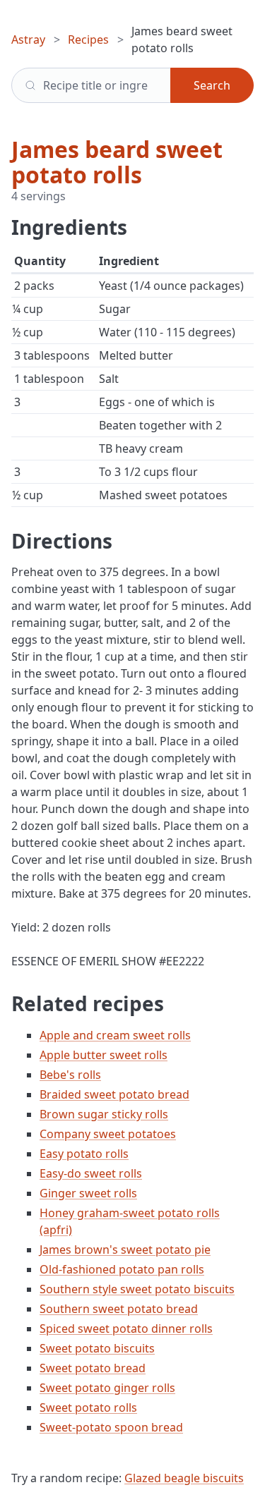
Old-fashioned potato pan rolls (122, 1269)
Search (212, 85)
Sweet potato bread (93, 1368)
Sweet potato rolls (88, 1407)
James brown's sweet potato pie (125, 1249)
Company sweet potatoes (108, 1134)
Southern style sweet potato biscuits (137, 1289)
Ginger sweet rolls (88, 1193)
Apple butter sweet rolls (103, 1055)
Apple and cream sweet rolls (115, 1035)
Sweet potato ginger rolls (107, 1387)
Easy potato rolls (84, 1153)
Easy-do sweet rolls (91, 1173)
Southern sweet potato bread (119, 1308)
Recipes (88, 39)
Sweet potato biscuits (97, 1348)
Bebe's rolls (70, 1074)
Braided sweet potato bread (114, 1094)
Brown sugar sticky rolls (104, 1114)
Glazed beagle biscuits (184, 1478)
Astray (28, 39)
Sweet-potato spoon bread (111, 1427)
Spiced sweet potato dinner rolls (126, 1328)
